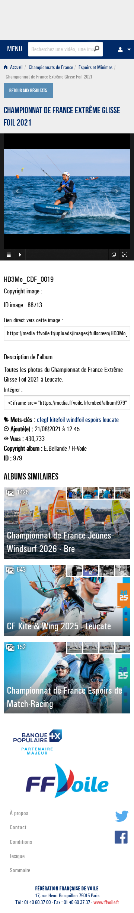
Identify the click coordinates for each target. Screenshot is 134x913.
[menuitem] (122, 49)
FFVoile (95, 19)
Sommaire (20, 870)
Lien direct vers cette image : (33, 320)
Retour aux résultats (28, 91)
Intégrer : (13, 389)
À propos (19, 813)
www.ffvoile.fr (106, 902)
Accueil (16, 67)
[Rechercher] (96, 48)
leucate (111, 419)
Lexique (17, 856)
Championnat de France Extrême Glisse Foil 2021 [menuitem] (49, 77)
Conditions (21, 841)
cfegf (42, 419)
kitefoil (57, 419)
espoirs (93, 419)
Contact (18, 827)
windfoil (75, 419)
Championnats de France (51, 67)
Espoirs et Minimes (95, 67)
